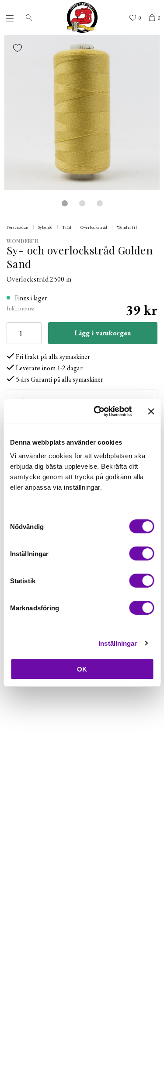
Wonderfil (127, 227)
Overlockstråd (94, 227)
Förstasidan (18, 227)
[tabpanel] (82, 112)
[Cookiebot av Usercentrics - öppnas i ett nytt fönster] (98, 411)
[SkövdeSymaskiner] (82, 17)
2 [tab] (82, 203)
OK (82, 669)
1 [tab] (64, 203)
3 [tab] (99, 203)
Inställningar (117, 643)
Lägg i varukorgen (102, 333)
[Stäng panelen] (151, 411)
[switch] (141, 553)
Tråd (66, 227)
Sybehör (45, 227)
